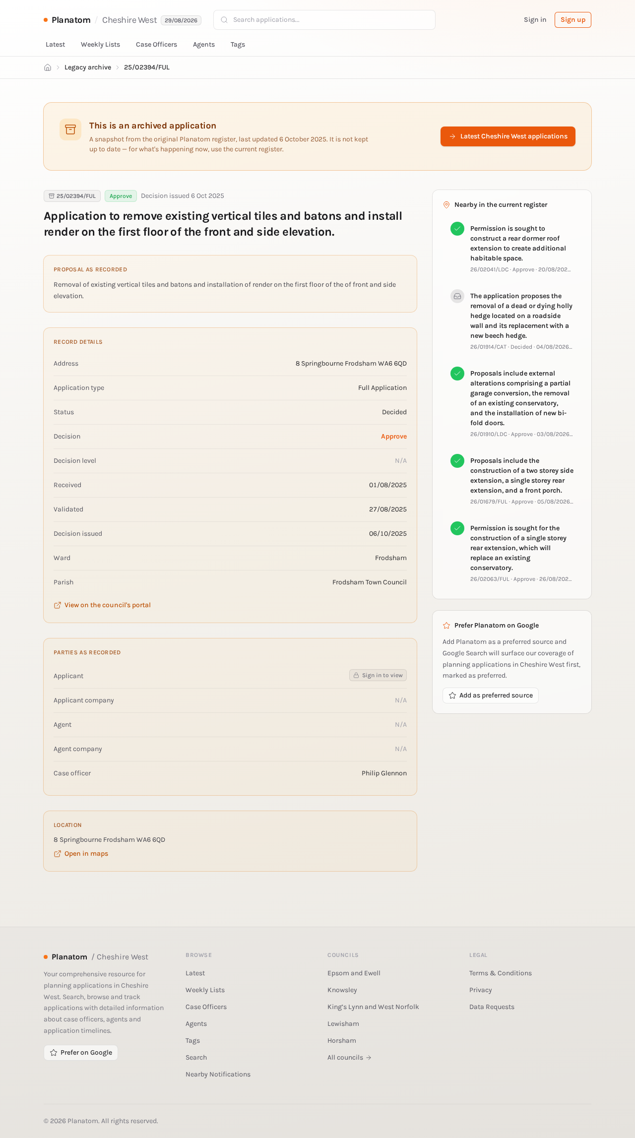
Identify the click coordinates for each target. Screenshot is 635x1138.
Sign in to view (382, 675)
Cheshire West (129, 19)
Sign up (573, 19)
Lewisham (343, 1023)
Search (196, 1057)
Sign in (535, 19)
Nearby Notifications (218, 1074)
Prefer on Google (86, 1052)
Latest (55, 44)
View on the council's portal (107, 605)
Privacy (480, 990)
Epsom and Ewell (354, 973)
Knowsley (342, 990)
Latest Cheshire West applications (514, 136)
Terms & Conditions (500, 973)
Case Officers (156, 44)
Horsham (341, 1040)
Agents (204, 44)
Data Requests (491, 1007)
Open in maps (86, 853)
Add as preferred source (496, 695)
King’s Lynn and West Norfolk (373, 1007)
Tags (238, 44)
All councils (345, 1057)
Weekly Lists (100, 44)
